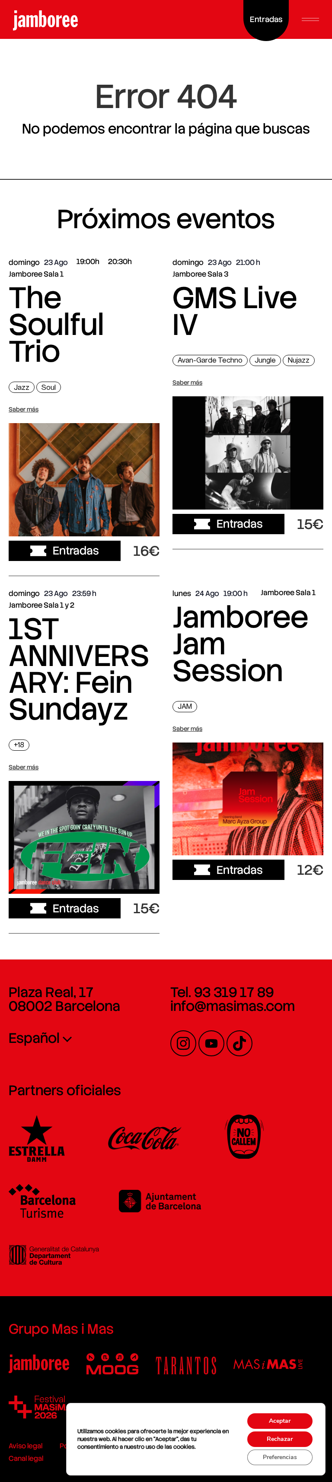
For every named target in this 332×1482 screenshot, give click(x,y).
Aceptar (279, 1421)
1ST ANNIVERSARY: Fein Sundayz (79, 669)
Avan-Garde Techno (210, 360)
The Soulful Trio (56, 324)
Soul (49, 387)
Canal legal (26, 1458)
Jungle (265, 360)
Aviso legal (25, 1445)
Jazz (21, 387)
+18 (19, 745)
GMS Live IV (234, 311)
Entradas (76, 550)
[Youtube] (211, 1043)
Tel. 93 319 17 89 (222, 992)
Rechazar (280, 1439)
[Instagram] (183, 1043)
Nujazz (299, 360)
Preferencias (280, 1457)
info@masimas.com (232, 1006)
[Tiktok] (239, 1043)
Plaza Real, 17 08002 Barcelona (64, 999)
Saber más (23, 409)
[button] (310, 19)
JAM (185, 706)
